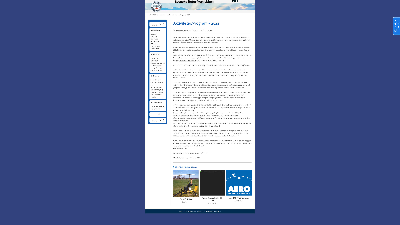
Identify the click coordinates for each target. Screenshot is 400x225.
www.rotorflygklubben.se (187, 60)
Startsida (153, 34)
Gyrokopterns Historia (158, 63)
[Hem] (150, 15)
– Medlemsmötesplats (157, 106)
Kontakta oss (155, 41)
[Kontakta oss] (159, 114)
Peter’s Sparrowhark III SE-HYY (212, 199)
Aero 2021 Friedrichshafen (239, 198)
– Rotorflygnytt (155, 46)
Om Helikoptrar (155, 80)
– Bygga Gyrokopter (157, 68)
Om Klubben (154, 36)
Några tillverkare (156, 94)
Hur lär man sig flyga (157, 90)
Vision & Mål (154, 39)
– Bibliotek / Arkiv (156, 109)
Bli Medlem (154, 44)
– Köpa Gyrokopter (156, 70)
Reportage (154, 97)
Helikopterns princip (157, 82)
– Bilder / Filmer (155, 49)
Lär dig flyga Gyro (156, 65)
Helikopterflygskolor (157, 92)
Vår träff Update (186, 199)
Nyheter (209, 31)
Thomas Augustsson (183, 31)
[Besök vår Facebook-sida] (156, 114)
